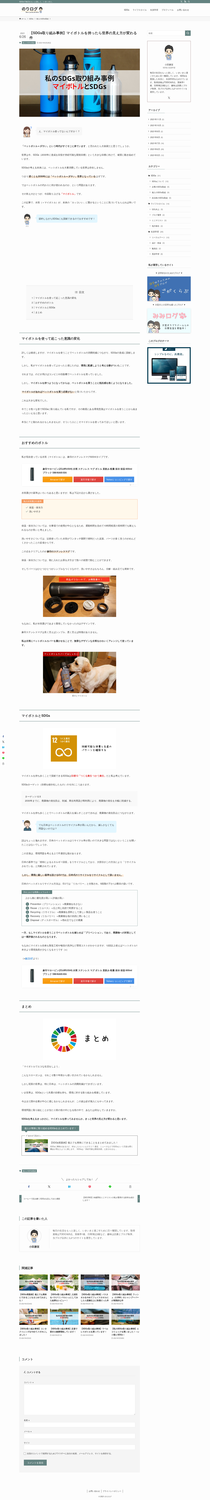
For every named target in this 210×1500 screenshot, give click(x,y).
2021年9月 (156, 131)
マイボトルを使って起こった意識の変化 (55, 297)
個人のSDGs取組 (29, 42)
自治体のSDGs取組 (161, 197)
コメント (29, 1382)
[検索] (189, 1)
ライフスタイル (160, 203)
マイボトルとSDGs (45, 307)
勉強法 (156, 248)
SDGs (156, 175)
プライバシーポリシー (112, 1491)
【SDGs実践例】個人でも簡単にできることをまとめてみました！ (84, 1142)
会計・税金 (158, 242)
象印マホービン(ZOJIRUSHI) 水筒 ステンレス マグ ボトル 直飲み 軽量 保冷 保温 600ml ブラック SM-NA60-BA (87, 470)
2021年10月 (157, 125)
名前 (27, 1420)
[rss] (185, 1)
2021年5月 (157, 155)
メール (28, 1431)
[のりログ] (31, 9)
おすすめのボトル (44, 302)
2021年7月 (157, 143)
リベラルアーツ (160, 237)
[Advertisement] (80, 256)
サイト (27, 1442)
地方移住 (157, 226)
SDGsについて (160, 181)
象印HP (29, 958)
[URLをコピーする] (130, 1186)
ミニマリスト (159, 220)
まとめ (38, 312)
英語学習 (157, 254)
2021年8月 (156, 137)
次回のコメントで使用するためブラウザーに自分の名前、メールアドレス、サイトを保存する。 (70, 1453)
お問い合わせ (94, 1491)
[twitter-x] (181, 1)
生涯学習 (157, 231)
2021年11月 (157, 119)
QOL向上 (157, 209)
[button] (28, 1186)
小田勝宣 (34, 1246)
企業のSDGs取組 (160, 186)
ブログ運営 (158, 214)
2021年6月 (157, 149)
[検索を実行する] (188, 33)
